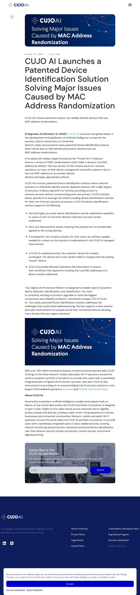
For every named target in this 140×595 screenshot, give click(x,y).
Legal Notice (77, 540)
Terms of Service (79, 528)
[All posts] (12, 17)
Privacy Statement (34, 590)
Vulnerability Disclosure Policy (124, 528)
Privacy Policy (78, 534)
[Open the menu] (130, 5)
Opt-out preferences (15, 590)
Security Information (119, 540)
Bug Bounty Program (119, 534)
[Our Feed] (11, 543)
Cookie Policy (77, 546)
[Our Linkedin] (4, 543)
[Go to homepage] (19, 5)
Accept (70, 584)
